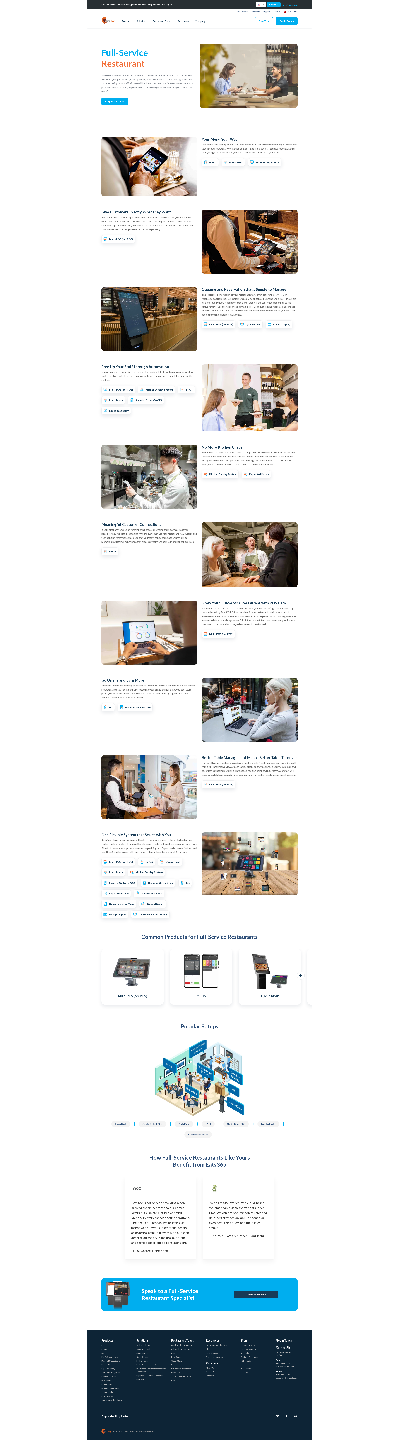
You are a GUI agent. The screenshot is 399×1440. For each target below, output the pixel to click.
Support (266, 11)
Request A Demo (115, 101)
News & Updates (248, 1345)
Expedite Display (268, 1124)
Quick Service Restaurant (181, 1345)
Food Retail (176, 1365)
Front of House (142, 1353)
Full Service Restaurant (180, 1349)
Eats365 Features (248, 1349)
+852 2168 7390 (283, 1375)
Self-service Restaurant (181, 1368)
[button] (98, 976)
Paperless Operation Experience (149, 1375)
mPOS (208, 1124)
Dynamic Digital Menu (110, 1388)
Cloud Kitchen (177, 1361)
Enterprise (175, 1372)
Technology (246, 1353)
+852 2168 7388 (283, 1363)
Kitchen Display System (198, 1134)
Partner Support (212, 1353)
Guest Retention (143, 1357)
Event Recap (246, 1365)
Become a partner (240, 11)
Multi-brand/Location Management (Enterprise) (151, 1370)
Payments (245, 1372)
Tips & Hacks (246, 1368)
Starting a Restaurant (249, 1357)
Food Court (176, 1357)
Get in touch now (256, 1294)
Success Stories (212, 1372)
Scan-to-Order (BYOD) (152, 1124)
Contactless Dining (144, 1349)
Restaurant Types (162, 21)
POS (103, 1345)
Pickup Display (107, 1396)
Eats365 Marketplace (110, 1357)
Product (126, 21)
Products (107, 1340)
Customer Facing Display (111, 1400)
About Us (210, 1368)
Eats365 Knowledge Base (216, 1345)
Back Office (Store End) (146, 1365)
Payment (140, 1379)
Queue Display (107, 1392)
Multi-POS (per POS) (236, 1124)
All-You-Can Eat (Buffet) (181, 1376)
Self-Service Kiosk (108, 1376)
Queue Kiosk (120, 1124)
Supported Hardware (214, 1357)
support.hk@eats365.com (287, 1378)
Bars (173, 1353)
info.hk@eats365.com (285, 1366)
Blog (208, 1349)
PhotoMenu (184, 1124)
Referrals (256, 11)
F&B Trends (246, 1361)
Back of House (142, 1361)
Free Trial (263, 21)
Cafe (173, 1380)
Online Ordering (143, 1345)
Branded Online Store (110, 1361)
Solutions (142, 21)
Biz (102, 1353)
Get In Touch (286, 21)
